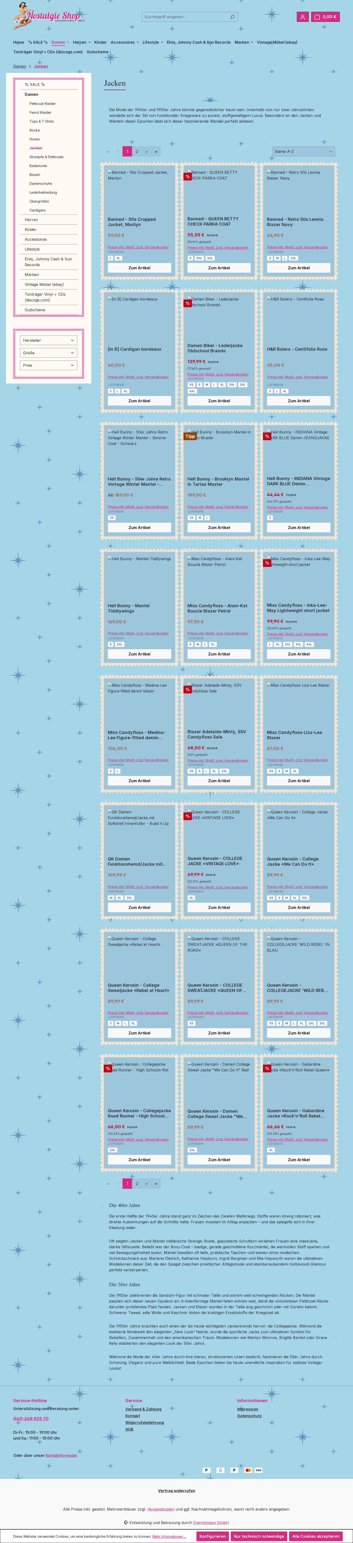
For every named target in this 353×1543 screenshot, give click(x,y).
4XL (210, 258)
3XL (199, 258)
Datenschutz (249, 1415)
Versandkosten (160, 1509)
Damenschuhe (41, 183)
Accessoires (36, 239)
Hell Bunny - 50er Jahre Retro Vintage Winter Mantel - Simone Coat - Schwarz (139, 481)
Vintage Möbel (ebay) (44, 284)
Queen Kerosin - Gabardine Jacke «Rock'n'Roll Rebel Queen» (295, 1113)
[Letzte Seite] (156, 151)
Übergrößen (39, 201)
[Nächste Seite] (146, 151)
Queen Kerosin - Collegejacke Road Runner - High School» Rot (139, 1113)
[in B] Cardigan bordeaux (134, 349)
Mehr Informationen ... (169, 1536)
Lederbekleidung (43, 192)
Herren (31, 219)
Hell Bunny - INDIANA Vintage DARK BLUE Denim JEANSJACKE (298, 481)
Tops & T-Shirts (42, 121)
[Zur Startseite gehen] (49, 16)
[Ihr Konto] (303, 17)
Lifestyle (32, 249)
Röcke (35, 130)
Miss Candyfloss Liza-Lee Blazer (294, 735)
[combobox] (184, 17)
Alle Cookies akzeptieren (316, 1536)
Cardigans (38, 210)
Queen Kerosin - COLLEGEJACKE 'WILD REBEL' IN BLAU (298, 988)
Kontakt (132, 1415)
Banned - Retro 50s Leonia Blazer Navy (295, 222)
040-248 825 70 (31, 1418)
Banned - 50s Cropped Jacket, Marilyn (132, 222)
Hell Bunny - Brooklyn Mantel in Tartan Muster (218, 481)
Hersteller (32, 340)
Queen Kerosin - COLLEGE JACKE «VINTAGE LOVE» (215, 861)
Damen (31, 94)
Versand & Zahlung (143, 1409)
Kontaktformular (61, 1455)
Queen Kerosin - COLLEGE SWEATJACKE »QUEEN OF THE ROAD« (215, 988)
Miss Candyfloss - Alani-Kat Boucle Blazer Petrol (217, 608)
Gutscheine (35, 309)
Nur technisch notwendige (259, 1536)
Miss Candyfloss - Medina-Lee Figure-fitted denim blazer (136, 735)
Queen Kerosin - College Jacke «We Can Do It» (293, 861)
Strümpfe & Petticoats (47, 157)
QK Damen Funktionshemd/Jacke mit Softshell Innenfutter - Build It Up (139, 861)
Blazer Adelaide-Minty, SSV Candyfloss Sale (217, 734)
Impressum (247, 1409)
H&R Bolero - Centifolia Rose (297, 349)
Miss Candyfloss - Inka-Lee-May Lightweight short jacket (298, 608)
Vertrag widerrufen (176, 1490)
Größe (29, 352)
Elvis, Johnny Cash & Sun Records (48, 262)
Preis (27, 365)
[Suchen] (232, 17)
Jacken (36, 148)
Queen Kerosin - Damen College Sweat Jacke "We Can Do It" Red (215, 1114)
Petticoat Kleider (43, 104)
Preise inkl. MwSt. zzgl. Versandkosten (138, 247)
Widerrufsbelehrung (144, 1422)
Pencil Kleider (40, 112)
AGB (129, 1429)
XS (191, 384)
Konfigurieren (213, 1536)
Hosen (35, 139)
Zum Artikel (139, 267)
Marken (32, 274)
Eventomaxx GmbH (211, 1522)
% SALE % (35, 84)
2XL (293, 258)
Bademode (38, 166)
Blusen (35, 175)
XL (118, 258)
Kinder (31, 229)
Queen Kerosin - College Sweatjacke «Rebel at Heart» (138, 988)
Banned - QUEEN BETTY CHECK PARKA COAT (213, 221)
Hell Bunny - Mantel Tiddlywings (129, 608)
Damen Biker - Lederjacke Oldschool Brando (215, 348)
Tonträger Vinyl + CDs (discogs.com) (45, 297)
